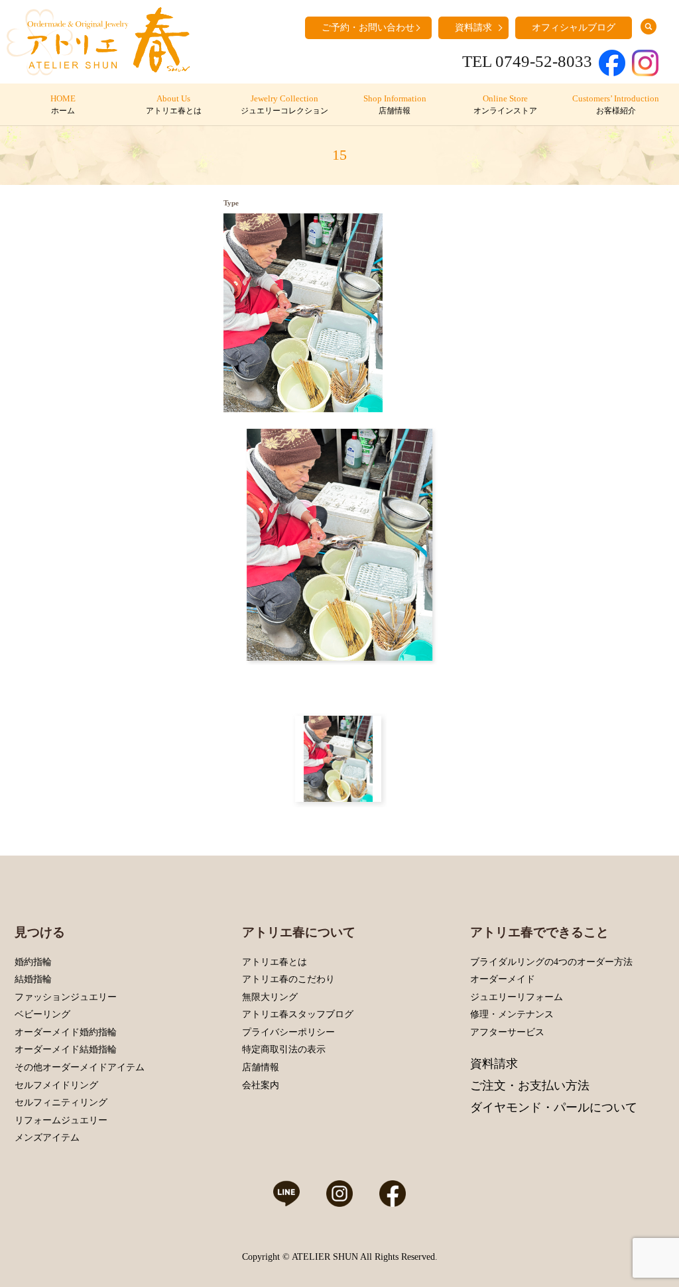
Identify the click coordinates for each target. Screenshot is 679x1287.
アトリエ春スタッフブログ (297, 1014)
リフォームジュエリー (61, 1120)
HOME (63, 104)
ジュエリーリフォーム (516, 997)
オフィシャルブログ (573, 27)
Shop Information (394, 104)
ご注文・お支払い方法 (529, 1085)
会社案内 (260, 1085)
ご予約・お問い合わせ (368, 27)
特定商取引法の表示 (284, 1049)
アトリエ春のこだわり (288, 979)
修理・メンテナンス (512, 1014)
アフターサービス (507, 1032)
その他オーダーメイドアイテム (80, 1067)
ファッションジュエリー (66, 997)
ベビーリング (42, 1014)
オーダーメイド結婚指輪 (66, 1049)
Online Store (505, 104)
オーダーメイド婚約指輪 (66, 1032)
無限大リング (270, 997)
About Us (174, 104)
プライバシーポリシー (288, 1032)
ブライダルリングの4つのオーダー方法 (551, 962)
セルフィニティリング (61, 1102)
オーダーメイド (502, 979)
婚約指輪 (33, 962)
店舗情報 (260, 1067)
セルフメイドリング (56, 1085)
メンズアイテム (47, 1138)
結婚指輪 (33, 979)
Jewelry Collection (284, 104)
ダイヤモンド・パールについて (553, 1107)
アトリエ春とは (274, 962)
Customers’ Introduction (615, 104)
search (648, 26)
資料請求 (473, 27)
